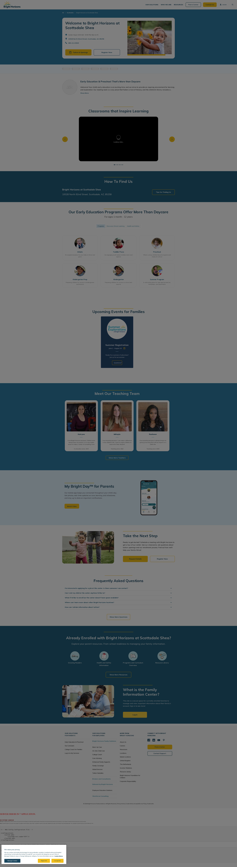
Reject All (44, 860)
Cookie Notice (58, 856)
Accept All (57, 860)
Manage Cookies (12, 860)
